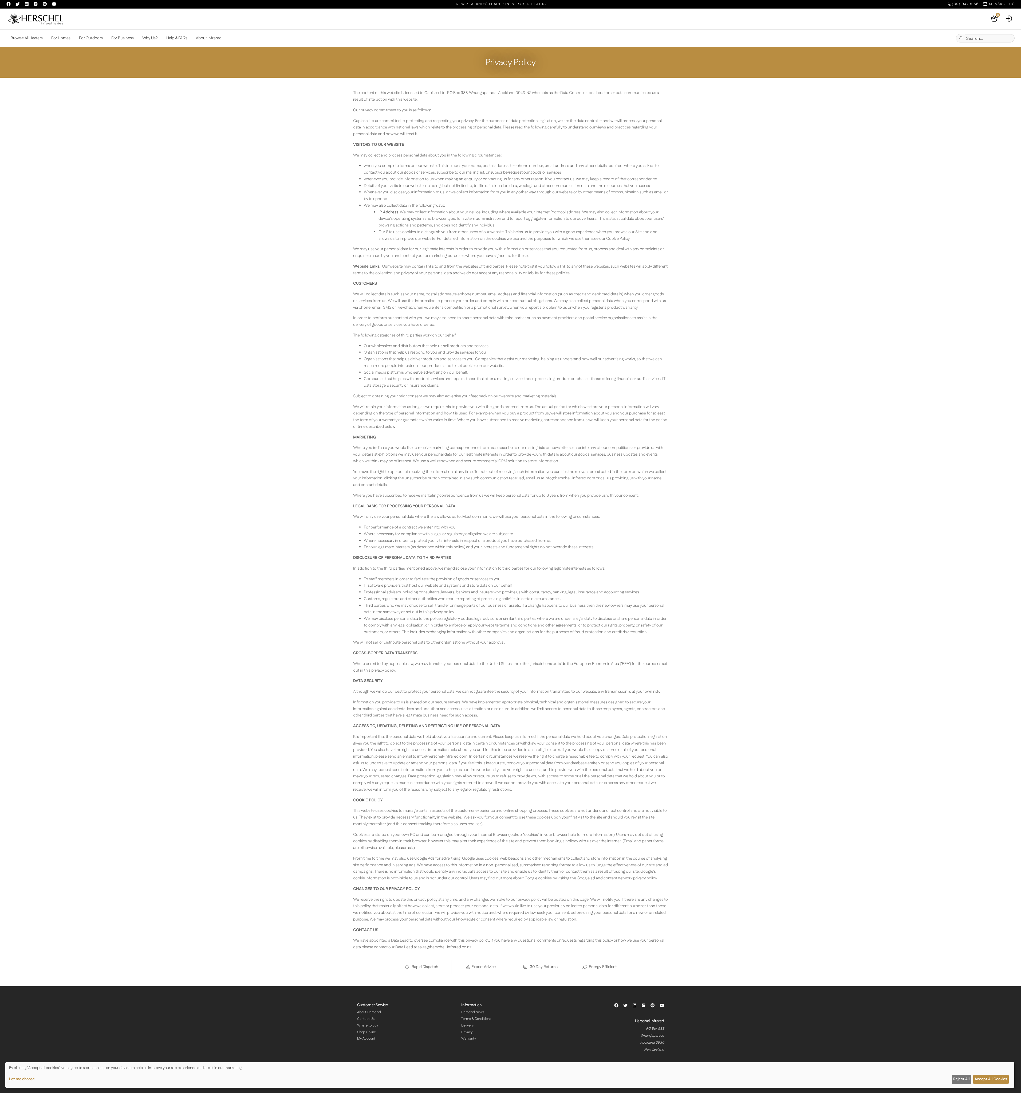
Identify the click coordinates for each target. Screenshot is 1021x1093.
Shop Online (366, 1032)
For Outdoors (91, 38)
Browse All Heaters (27, 38)
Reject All (961, 1079)
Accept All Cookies (991, 1079)
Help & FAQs (176, 38)
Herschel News (472, 1012)
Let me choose (22, 1079)
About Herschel (369, 1012)
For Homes (60, 38)
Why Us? (150, 38)
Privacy (466, 1032)
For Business (122, 38)
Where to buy (367, 1025)
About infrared (209, 38)
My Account (366, 1038)
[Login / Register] (1009, 18)
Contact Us (366, 1018)
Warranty (468, 1038)
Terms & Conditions (476, 1018)
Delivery (467, 1025)
